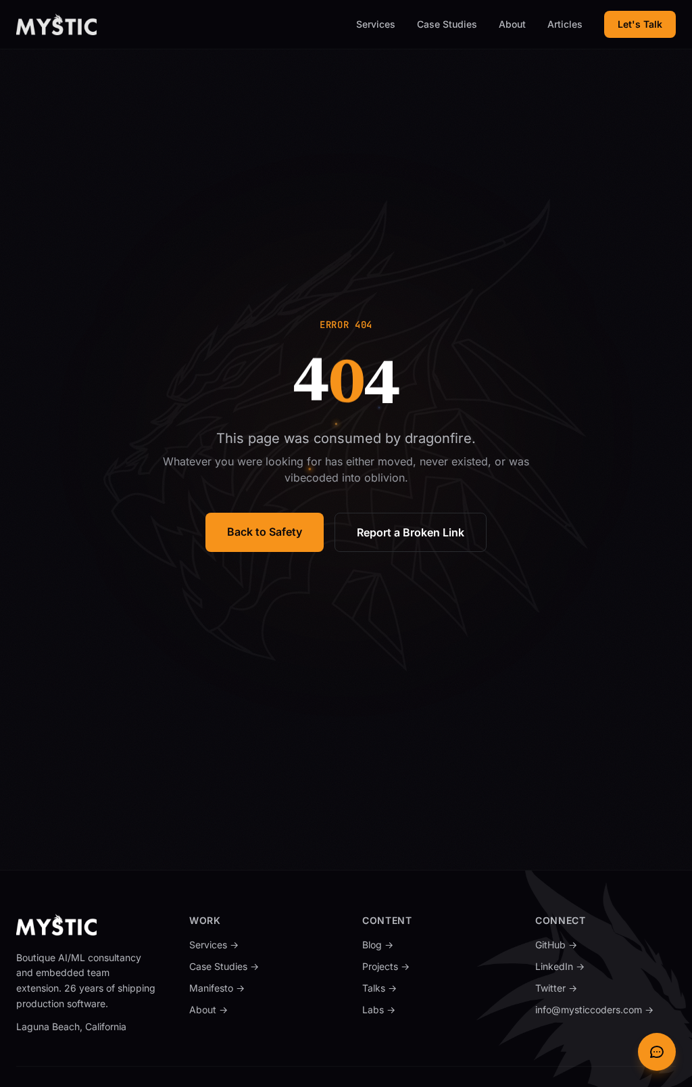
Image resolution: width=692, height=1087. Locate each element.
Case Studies (447, 24)
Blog (377, 944)
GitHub (591, 944)
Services (375, 24)
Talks (414, 987)
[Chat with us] (657, 1052)
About (512, 24)
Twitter (591, 987)
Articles (565, 24)
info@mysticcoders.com (594, 1009)
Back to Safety (264, 531)
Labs (414, 1009)
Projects (386, 966)
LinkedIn (595, 966)
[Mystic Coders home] (56, 24)
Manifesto (217, 988)
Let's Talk (640, 24)
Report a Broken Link (410, 532)
